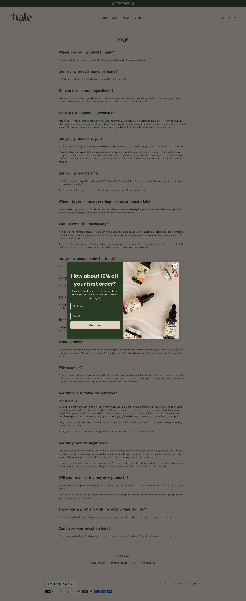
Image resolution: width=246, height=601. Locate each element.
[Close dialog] (174, 265)
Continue (95, 325)
